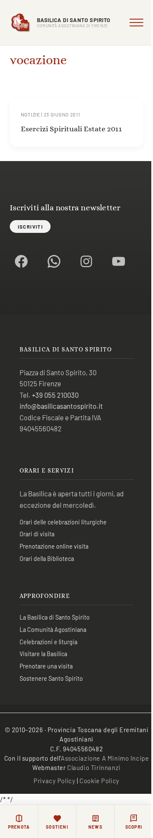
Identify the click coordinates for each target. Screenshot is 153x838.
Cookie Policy (99, 780)
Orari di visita (37, 534)
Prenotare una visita (46, 666)
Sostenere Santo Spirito (51, 678)
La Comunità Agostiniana (53, 629)
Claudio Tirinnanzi (94, 767)
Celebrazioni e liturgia (48, 641)
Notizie (30, 114)
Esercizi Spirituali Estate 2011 (71, 128)
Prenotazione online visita (54, 546)
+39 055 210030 (55, 395)
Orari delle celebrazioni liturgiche (63, 522)
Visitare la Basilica (43, 653)
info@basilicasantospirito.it (61, 406)
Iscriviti (30, 226)
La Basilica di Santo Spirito (55, 617)
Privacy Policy (54, 780)
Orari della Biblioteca (47, 558)
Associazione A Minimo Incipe (105, 758)
